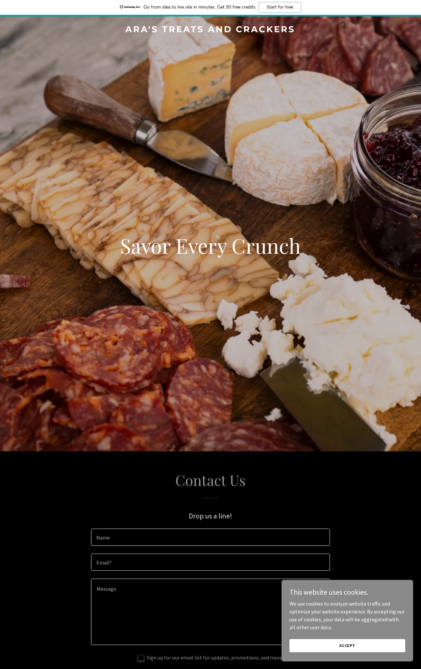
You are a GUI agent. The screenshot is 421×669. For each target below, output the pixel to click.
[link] (210, 30)
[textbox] (210, 537)
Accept (347, 645)
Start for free (280, 7)
